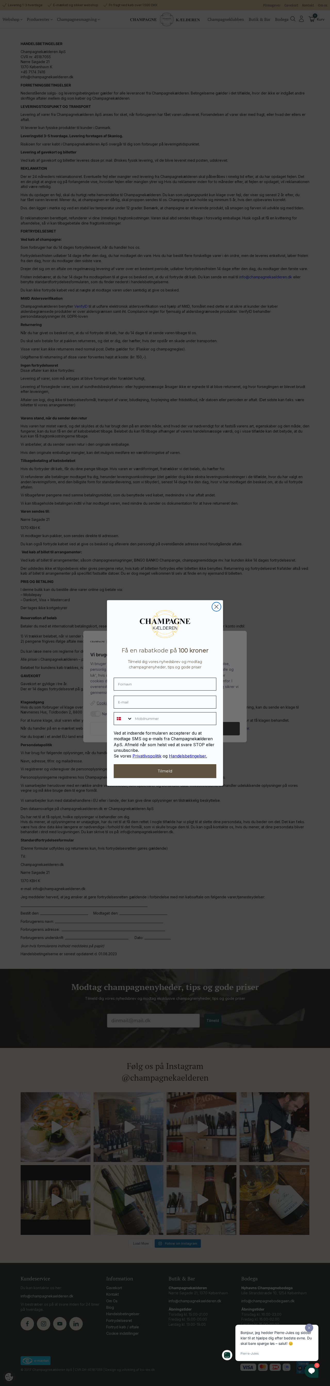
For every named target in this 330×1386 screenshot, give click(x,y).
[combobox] (123, 718)
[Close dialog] (216, 606)
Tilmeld (165, 771)
